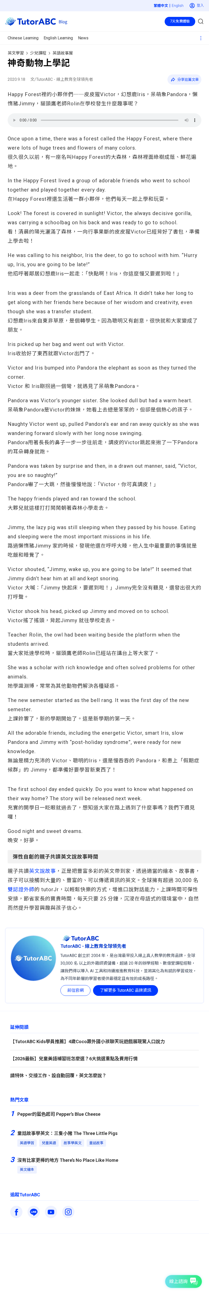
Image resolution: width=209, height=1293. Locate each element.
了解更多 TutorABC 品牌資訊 (125, 990)
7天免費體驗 (180, 21)
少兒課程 (38, 53)
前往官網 (75, 990)
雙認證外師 (21, 889)
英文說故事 (42, 871)
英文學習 (16, 53)
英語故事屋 (63, 53)
